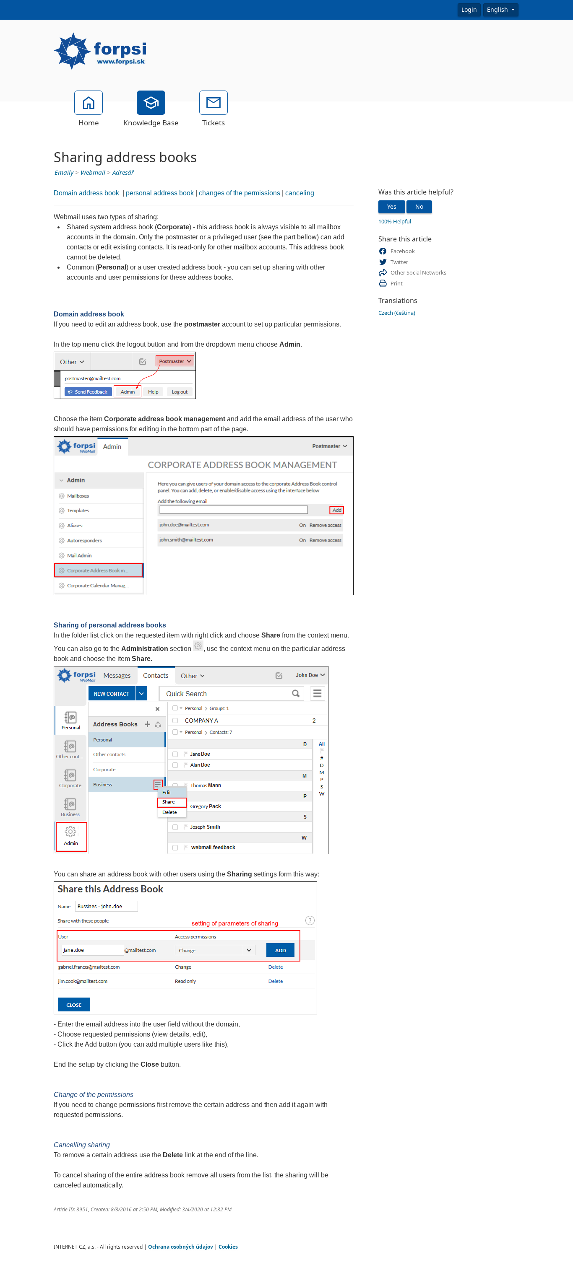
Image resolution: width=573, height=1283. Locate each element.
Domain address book (87, 193)
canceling (299, 193)
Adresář (123, 172)
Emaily (64, 172)
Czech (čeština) (396, 313)
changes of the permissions (239, 193)
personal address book (160, 193)
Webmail (93, 172)
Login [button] (469, 9)
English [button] (498, 9)
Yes (391, 206)
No (419, 206)
